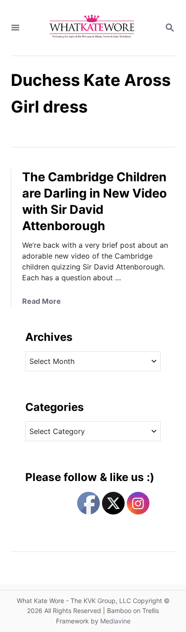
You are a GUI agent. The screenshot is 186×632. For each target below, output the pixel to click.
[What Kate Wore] (92, 28)
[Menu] (15, 28)
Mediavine (115, 621)
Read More (41, 301)
